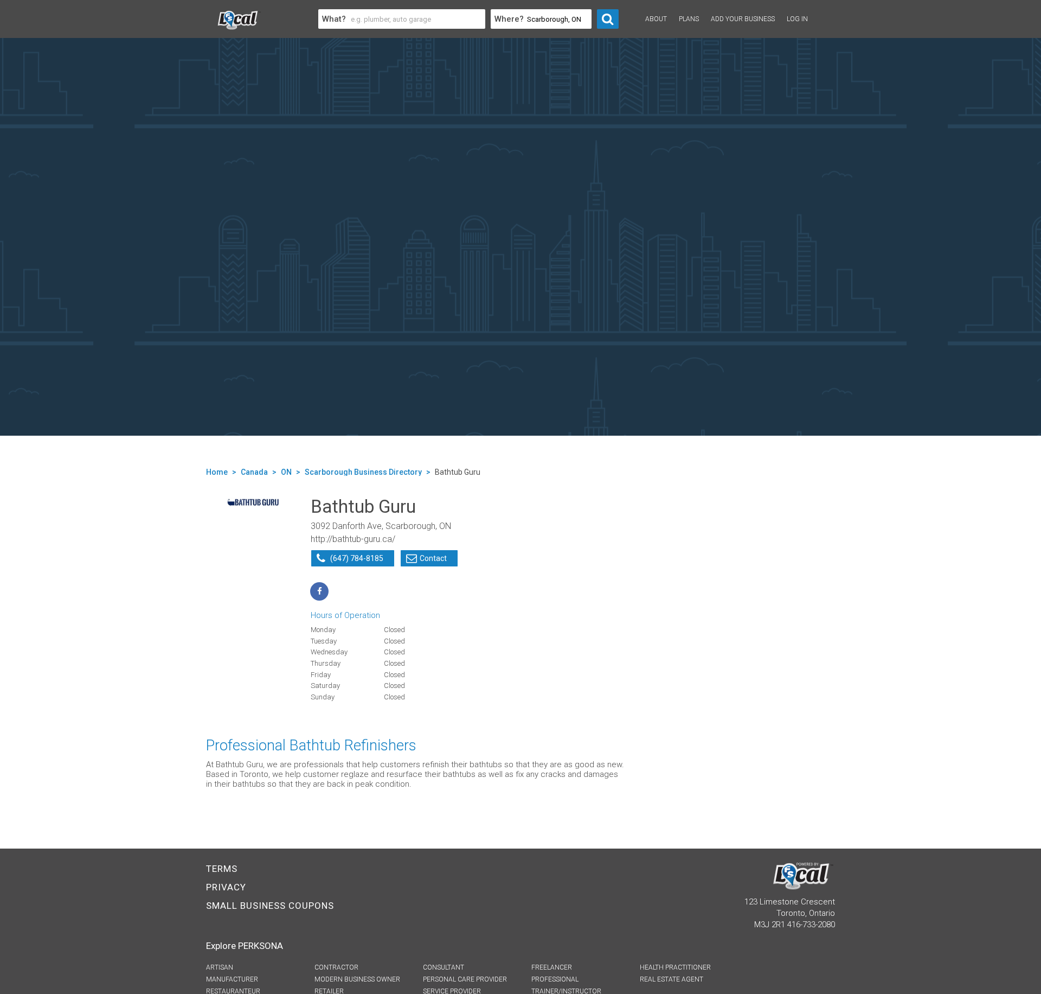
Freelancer (551, 967)
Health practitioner (675, 967)
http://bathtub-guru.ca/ (353, 539)
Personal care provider (465, 979)
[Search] (608, 19)
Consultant (443, 967)
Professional (555, 979)
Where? (509, 19)
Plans (689, 19)
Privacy (226, 887)
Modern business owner (357, 979)
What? (334, 19)
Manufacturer (232, 979)
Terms (221, 868)
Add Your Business (743, 19)
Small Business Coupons (270, 905)
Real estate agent (671, 979)
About (656, 19)
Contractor (336, 967)
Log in (797, 19)
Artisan (219, 967)
